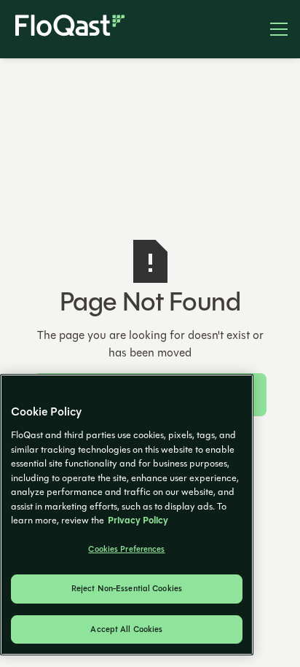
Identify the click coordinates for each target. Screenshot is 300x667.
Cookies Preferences (126, 549)
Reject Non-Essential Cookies (126, 588)
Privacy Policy (138, 520)
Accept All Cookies (126, 629)
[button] (273, 29)
